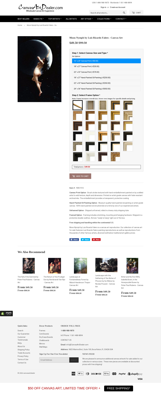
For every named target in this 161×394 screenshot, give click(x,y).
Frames (42, 331)
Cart (138, 13)
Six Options (76, 56)
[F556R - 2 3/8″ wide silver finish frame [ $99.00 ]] (77, 146)
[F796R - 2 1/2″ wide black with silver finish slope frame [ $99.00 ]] (103, 146)
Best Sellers (23, 19)
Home (20, 25)
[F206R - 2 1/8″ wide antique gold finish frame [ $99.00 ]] (90, 125)
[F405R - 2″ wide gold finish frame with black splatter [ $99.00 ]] (128, 125)
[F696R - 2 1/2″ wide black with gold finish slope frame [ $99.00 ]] (115, 146)
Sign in (103, 7)
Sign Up (74, 360)
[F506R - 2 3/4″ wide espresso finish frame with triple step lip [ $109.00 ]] (128, 136)
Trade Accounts (24, 353)
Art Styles (86, 19)
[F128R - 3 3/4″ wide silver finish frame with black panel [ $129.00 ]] (128, 105)
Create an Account (117, 7)
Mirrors (42, 344)
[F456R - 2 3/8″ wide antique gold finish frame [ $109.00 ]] (77, 115)
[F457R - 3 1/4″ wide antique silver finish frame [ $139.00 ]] (115, 136)
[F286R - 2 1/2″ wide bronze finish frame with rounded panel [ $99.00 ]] (115, 125)
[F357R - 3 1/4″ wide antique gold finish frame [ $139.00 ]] (103, 136)
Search (20, 331)
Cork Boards (44, 334)
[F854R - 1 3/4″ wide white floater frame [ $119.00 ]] (90, 156)
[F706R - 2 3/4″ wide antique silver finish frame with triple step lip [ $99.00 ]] (128, 146)
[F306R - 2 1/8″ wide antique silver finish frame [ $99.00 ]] (103, 125)
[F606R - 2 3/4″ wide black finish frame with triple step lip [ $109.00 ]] (90, 146)
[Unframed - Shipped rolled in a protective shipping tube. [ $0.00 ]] (77, 105)
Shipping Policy (24, 350)
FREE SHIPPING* (118, 388)
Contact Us (22, 363)
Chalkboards (44, 340)
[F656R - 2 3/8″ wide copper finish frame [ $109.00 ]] (90, 115)
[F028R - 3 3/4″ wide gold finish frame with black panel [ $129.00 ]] (115, 105)
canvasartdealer (29, 373)
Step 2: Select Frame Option (103, 97)
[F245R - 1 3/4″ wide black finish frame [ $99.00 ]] (77, 136)
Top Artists (54, 19)
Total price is (82, 167)
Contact (120, 19)
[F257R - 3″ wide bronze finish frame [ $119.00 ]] (103, 115)
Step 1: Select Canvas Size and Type (90, 54)
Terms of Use (23, 359)
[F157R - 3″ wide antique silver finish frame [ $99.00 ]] (128, 115)
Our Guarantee (23, 334)
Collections (103, 19)
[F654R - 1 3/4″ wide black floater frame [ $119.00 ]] (77, 156)
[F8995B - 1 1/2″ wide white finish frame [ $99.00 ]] (90, 136)
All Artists (71, 19)
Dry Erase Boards (46, 337)
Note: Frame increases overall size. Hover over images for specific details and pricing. (103, 99)
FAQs (20, 343)
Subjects (38, 19)
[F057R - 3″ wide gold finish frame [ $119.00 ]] (115, 115)
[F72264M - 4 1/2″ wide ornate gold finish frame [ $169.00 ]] (115, 156)
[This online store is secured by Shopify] (6, 316)
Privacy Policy (23, 356)
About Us (21, 346)
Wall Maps (43, 347)
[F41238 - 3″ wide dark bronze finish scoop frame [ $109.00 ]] (103, 156)
